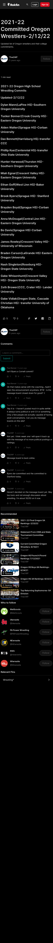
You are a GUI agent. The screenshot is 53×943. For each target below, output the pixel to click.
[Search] (27, 4)
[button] (29, 318)
